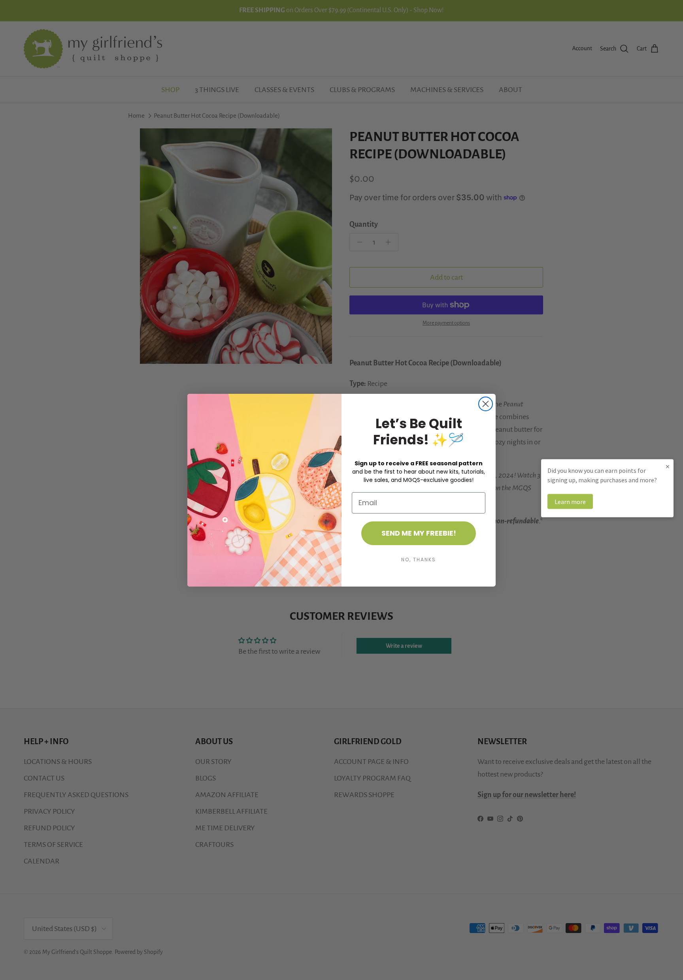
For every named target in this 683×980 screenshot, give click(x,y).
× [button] (668, 466)
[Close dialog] (485, 404)
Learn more (570, 501)
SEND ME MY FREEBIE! (418, 533)
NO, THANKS (418, 559)
